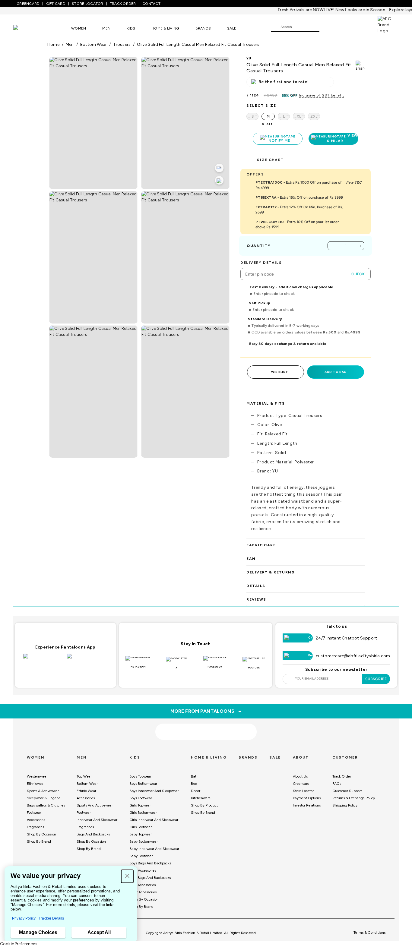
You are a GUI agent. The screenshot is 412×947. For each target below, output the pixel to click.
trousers (122, 44)
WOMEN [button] (78, 28)
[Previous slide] (47, 679)
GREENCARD (28, 4)
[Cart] (360, 26)
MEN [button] (106, 28)
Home (53, 44)
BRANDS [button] (203, 28)
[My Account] (344, 27)
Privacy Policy (24, 918)
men (70, 44)
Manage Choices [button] (38, 932)
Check (358, 274)
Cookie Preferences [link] (18, 943)
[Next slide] (365, 679)
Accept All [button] (99, 932)
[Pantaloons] (24, 28)
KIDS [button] (131, 28)
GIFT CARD (55, 4)
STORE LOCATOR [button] (87, 4)
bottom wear (93, 44)
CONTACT (151, 4)
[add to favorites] (111, 729)
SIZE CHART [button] (270, 160)
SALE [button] (231, 28)
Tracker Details (51, 918)
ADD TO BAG (336, 372)
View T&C (353, 182)
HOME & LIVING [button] (165, 28)
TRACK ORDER (123, 4)
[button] (127, 876)
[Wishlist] (327, 27)
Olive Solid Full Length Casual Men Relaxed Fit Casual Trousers (198, 44)
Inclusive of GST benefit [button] (321, 95)
